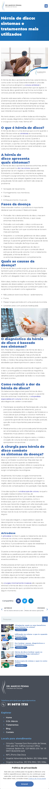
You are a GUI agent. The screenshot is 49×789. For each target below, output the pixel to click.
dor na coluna (24, 168)
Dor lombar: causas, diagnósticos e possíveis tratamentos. (30, 644)
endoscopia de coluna (29, 491)
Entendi (24, 784)
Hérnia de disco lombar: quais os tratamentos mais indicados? (28, 653)
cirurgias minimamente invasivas (17, 583)
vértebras (24, 133)
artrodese (7, 536)
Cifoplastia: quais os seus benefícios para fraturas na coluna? (30, 626)
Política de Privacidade (37, 778)
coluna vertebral (32, 85)
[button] (46, 6)
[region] (24, 776)
